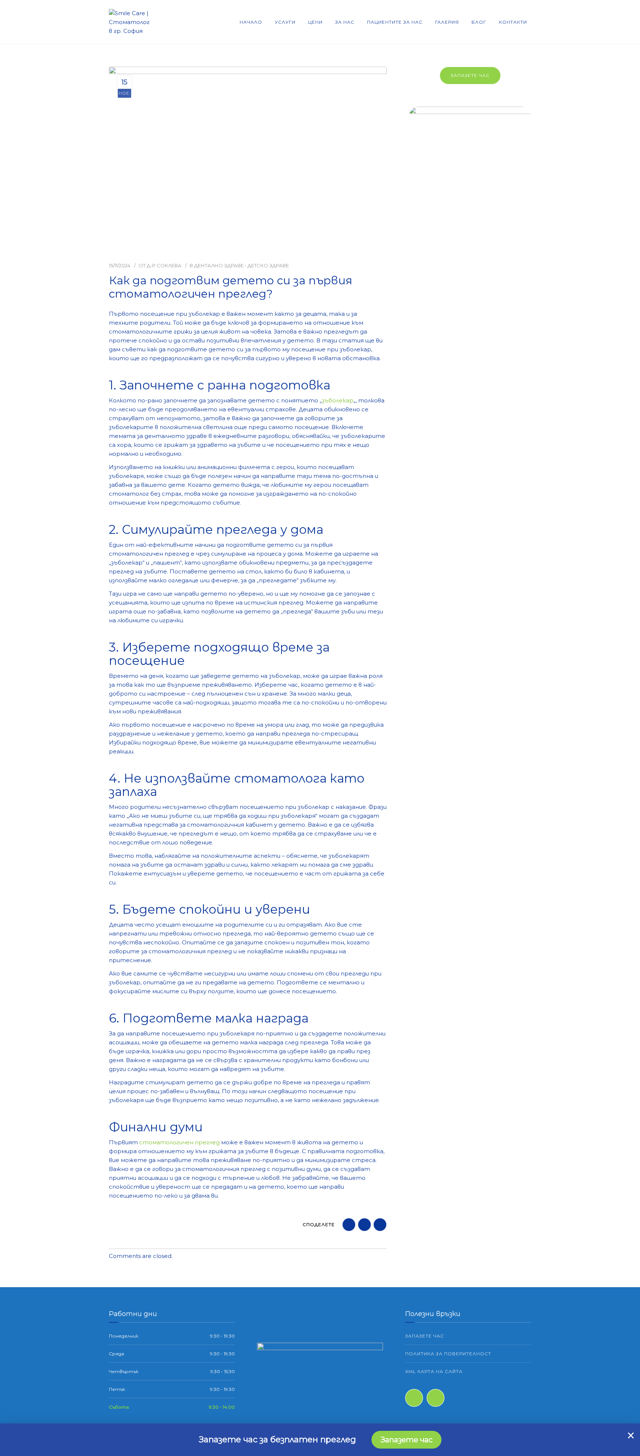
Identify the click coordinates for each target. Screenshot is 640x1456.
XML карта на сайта (434, 1371)
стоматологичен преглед (179, 1142)
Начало (251, 22)
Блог (478, 22)
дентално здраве (219, 265)
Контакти (513, 22)
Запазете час (470, 75)
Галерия (447, 22)
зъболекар (337, 400)
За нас (344, 22)
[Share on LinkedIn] (364, 1224)
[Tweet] (380, 1224)
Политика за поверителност (448, 1353)
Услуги (285, 22)
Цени (315, 22)
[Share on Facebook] (349, 1224)
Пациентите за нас (395, 22)
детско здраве (268, 265)
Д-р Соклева (164, 265)
